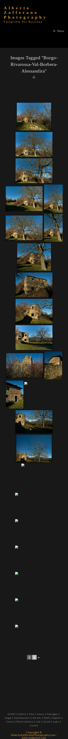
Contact (34, 725)
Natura (40, 714)
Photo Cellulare (24, 721)
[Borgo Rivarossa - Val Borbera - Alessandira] (34, 116)
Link (38, 721)
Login (56, 721)
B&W (46, 717)
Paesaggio (52, 714)
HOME (11, 714)
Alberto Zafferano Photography (25, 14)
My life (46, 721)
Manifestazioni (22, 717)
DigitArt (56, 717)
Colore (10, 721)
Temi (31, 714)
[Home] (34, 77)
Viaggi (8, 717)
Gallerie (22, 714)
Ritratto (37, 717)
